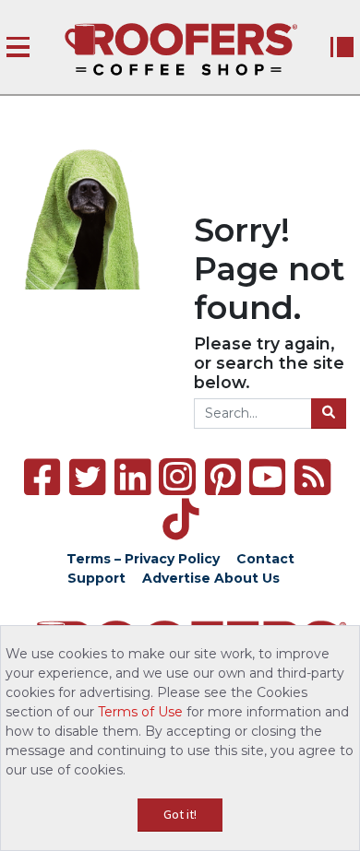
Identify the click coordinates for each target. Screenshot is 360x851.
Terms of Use (140, 711)
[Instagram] (177, 476)
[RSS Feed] (312, 477)
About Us (247, 578)
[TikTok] (180, 519)
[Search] (328, 414)
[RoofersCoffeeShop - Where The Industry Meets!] (181, 49)
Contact (265, 558)
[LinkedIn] (132, 477)
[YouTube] (267, 477)
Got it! (180, 814)
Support (96, 578)
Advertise (176, 578)
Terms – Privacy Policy (143, 558)
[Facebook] (42, 477)
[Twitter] (87, 477)
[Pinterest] (223, 477)
